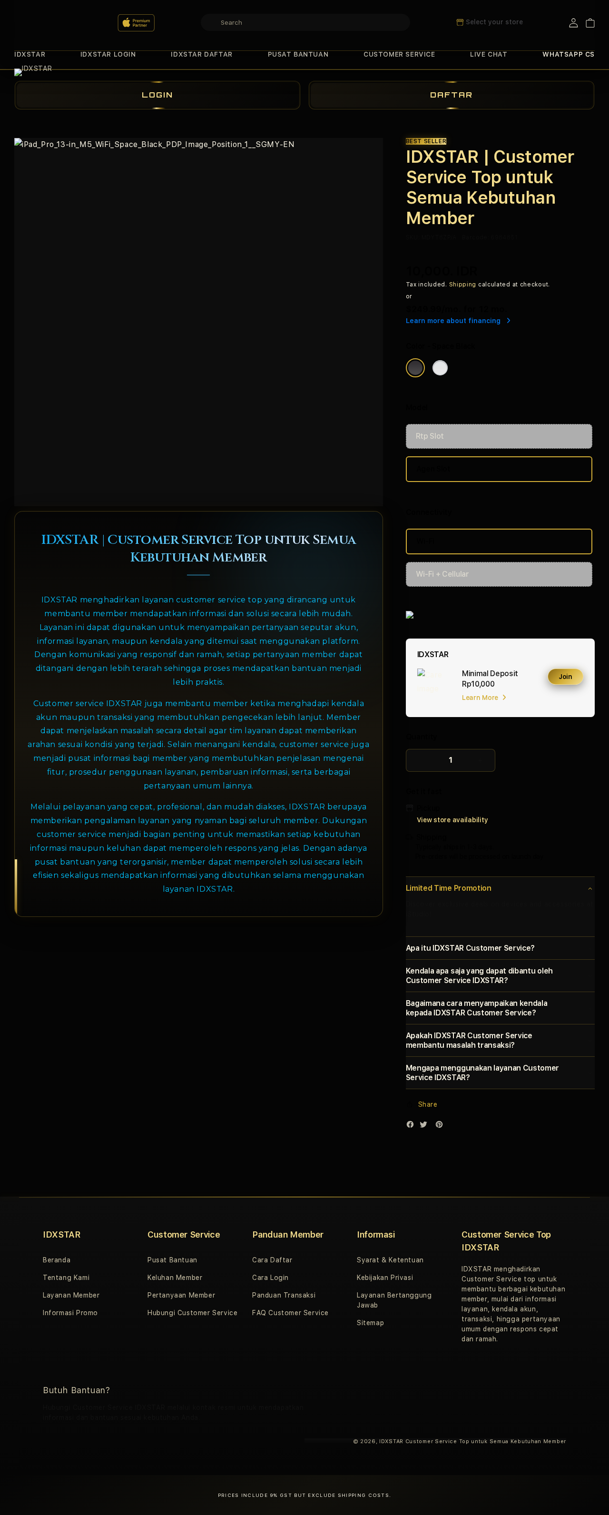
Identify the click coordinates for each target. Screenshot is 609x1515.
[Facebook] (412, 1126)
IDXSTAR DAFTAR (201, 54)
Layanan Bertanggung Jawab (394, 1300)
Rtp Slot (430, 436)
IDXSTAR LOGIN (108, 54)
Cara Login (270, 1277)
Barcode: (475, 237)
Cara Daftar (272, 1260)
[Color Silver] (440, 367)
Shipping (463, 284)
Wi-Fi (425, 541)
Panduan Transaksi (283, 1295)
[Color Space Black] (415, 367)
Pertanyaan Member (181, 1295)
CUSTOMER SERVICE (399, 54)
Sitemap (370, 1323)
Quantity (421, 736)
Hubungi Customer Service (192, 1313)
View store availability (452, 820)
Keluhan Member (174, 1277)
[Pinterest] (441, 1126)
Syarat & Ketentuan (390, 1260)
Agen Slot (433, 468)
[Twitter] (425, 1126)
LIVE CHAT (488, 54)
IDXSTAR (29, 54)
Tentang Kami (66, 1277)
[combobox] (305, 22)
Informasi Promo (70, 1313)
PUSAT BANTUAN (298, 54)
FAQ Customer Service (290, 1313)
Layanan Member (71, 1295)
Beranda (56, 1260)
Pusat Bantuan (172, 1260)
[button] (29, 54)
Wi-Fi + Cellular (442, 574)
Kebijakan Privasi (385, 1277)
